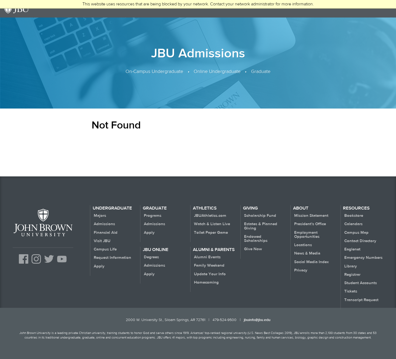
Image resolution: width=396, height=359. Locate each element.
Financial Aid (105, 232)
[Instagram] (36, 264)
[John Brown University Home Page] (43, 236)
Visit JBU (102, 240)
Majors (100, 215)
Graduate (260, 71)
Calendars (353, 223)
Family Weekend (209, 265)
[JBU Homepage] (16, 9)
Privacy (300, 270)
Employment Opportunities (306, 234)
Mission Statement (311, 215)
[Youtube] (61, 264)
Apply (99, 266)
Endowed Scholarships (256, 238)
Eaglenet (352, 249)
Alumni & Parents (214, 250)
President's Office (310, 223)
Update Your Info (210, 274)
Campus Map (356, 232)
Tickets (350, 291)
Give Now (253, 249)
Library (350, 266)
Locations (303, 245)
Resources (356, 208)
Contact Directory (360, 240)
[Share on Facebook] (23, 264)
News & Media (307, 253)
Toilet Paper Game (211, 232)
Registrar (352, 274)
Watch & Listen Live (212, 223)
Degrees (151, 257)
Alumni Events (207, 257)
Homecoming (206, 282)
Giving (250, 208)
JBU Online (155, 250)
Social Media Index (311, 261)
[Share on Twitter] (49, 264)
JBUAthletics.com (210, 215)
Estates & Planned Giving (260, 226)
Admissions (104, 223)
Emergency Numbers (363, 257)
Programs (152, 215)
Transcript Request (361, 299)
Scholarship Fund (260, 215)
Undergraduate (112, 208)
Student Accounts (360, 282)
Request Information (112, 257)
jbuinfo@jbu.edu (257, 320)
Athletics (205, 208)
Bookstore (353, 215)
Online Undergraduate (217, 71)
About (300, 208)
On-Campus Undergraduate (154, 71)
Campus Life (105, 249)
